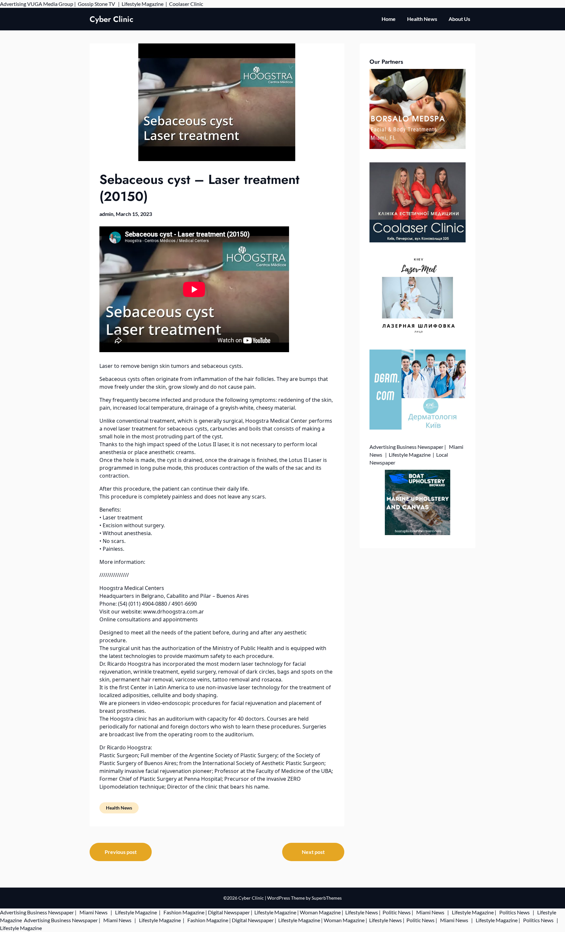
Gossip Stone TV (97, 4)
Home (389, 19)
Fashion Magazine (184, 912)
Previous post (121, 852)
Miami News (93, 912)
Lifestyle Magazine (142, 4)
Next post (313, 852)
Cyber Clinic (111, 19)
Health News (422, 19)
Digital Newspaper (229, 912)
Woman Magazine (320, 912)
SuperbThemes (327, 898)
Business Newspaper (420, 447)
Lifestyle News (361, 912)
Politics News (514, 912)
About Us (459, 19)
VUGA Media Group (50, 4)
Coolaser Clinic (186, 4)
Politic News (396, 912)
